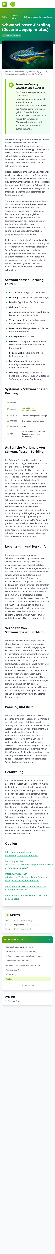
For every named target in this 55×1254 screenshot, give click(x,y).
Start (6, 17)
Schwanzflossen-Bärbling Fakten (20, 947)
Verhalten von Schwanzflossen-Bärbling (23, 965)
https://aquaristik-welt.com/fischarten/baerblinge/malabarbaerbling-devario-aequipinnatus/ (30, 864)
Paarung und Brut (13, 970)
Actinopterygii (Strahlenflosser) (29, 409)
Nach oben (29, 985)
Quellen (9, 979)
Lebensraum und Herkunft (17, 960)
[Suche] (12, 4)
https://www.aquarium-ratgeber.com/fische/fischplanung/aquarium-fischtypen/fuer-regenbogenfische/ (27, 877)
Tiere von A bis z (16, 16)
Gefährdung (11, 974)
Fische (17, 920)
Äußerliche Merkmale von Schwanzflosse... (24, 956)
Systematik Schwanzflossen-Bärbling (21, 951)
